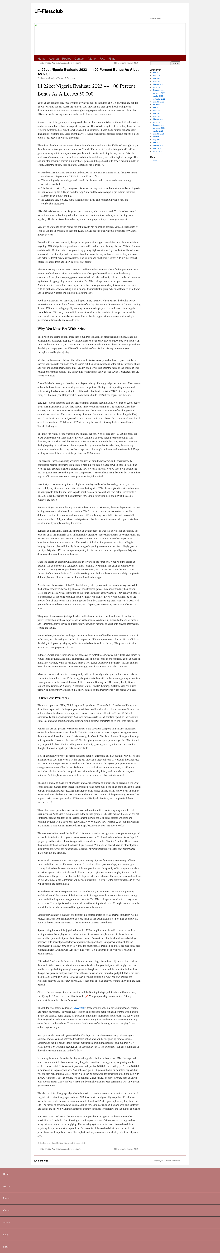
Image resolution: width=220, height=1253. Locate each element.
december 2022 (158, 90)
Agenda (54, 58)
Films (111, 58)
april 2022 (157, 113)
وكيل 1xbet (78, 1007)
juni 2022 (156, 107)
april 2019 (157, 148)
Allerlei (92, 58)
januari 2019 (157, 151)
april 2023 (157, 78)
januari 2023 (157, 87)
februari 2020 (158, 145)
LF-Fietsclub (48, 10)
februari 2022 (158, 119)
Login (155, 160)
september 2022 (159, 98)
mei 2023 (156, 75)
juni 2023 (156, 72)
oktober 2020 (158, 136)
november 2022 (159, 93)
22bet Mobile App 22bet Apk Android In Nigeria (59, 62)
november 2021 (159, 128)
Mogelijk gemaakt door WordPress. (166, 1160)
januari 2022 (157, 122)
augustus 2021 (158, 133)
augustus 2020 (158, 139)
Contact (79, 58)
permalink (81, 1143)
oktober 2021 (158, 130)
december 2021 (158, 125)
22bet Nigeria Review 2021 (127, 62)
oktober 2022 (158, 96)
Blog (61, 1143)
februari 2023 (158, 84)
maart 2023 (157, 81)
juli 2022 (156, 104)
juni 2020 (156, 142)
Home (42, 58)
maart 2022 (157, 116)
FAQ (102, 58)
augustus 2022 (158, 101)
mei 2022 (156, 110)
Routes (66, 58)
